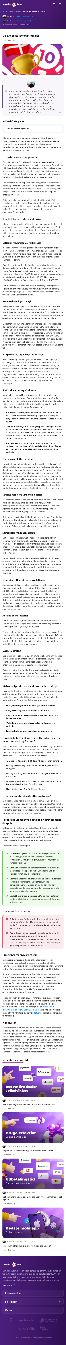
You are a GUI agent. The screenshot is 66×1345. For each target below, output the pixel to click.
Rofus (36, 1012)
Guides (18, 11)
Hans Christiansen (23, 16)
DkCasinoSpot (7, 11)
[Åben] (59, 129)
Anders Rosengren (21, 21)
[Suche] (54, 4)
